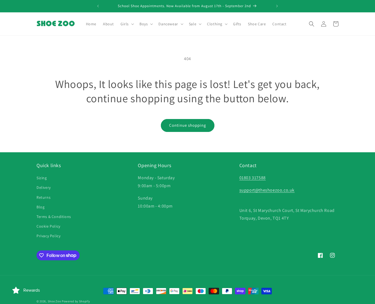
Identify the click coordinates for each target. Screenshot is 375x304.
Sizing (42, 177)
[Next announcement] (277, 6)
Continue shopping (187, 125)
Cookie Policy (48, 226)
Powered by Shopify (76, 301)
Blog (40, 206)
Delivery (44, 187)
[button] (126, 24)
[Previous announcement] (98, 6)
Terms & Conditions (54, 216)
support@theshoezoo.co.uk (267, 190)
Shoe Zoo (54, 301)
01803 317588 (252, 178)
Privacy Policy (48, 235)
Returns (44, 197)
